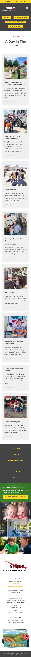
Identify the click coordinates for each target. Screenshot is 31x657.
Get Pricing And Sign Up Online (15, 496)
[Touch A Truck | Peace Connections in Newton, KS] (15, 68)
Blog (15, 610)
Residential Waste (15, 598)
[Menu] (27, 8)
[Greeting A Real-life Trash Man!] (15, 224)
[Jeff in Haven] (15, 278)
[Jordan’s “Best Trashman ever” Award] (15, 327)
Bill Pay (23, 1)
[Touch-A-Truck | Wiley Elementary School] (15, 121)
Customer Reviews (15, 607)
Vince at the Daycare (12, 422)
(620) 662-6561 (15, 583)
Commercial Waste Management (15, 600)
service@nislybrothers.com (15, 586)
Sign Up (16, 1)
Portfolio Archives (15, 612)
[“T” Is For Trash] (15, 175)
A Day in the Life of (15, 625)
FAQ (15, 605)
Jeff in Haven (9, 292)
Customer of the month (15, 22)
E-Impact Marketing (16, 655)
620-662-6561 (8, 1)
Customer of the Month (15, 622)
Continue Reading (9, 102)
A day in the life (15, 26)
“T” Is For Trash (10, 190)
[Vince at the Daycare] (15, 407)
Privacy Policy (19, 653)
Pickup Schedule (21, 17)
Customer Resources (15, 620)
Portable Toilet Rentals (15, 603)
